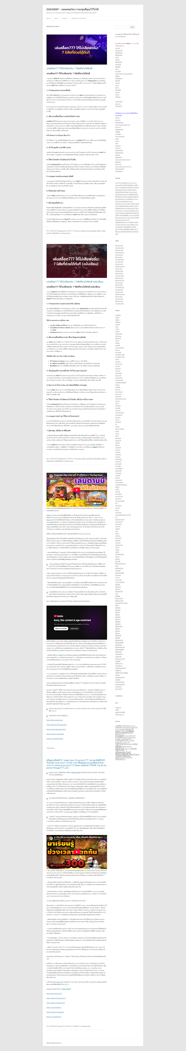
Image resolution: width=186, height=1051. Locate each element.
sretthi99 (123, 739)
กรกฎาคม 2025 (119, 276)
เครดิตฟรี (117, 661)
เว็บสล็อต (117, 680)
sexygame (118, 498)
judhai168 (118, 64)
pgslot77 (117, 450)
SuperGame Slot (120, 519)
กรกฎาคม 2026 (119, 248)
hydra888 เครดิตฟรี (120, 382)
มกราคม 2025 (119, 290)
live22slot (118, 148)
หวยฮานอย (118, 656)
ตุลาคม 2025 (118, 269)
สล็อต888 (117, 67)
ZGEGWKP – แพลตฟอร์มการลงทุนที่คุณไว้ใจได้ (72, 9)
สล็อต (75, 826)
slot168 (117, 508)
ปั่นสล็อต (117, 584)
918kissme (118, 336)
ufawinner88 (118, 545)
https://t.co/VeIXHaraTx (53, 1017)
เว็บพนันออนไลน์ (119, 677)
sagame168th (119, 482)
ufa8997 (117, 529)
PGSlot (117, 445)
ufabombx (118, 538)
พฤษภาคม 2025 (119, 280)
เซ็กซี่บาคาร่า (119, 663)
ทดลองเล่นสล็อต (119, 573)
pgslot (117, 69)
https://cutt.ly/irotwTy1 (53, 1007)
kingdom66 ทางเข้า (120, 399)
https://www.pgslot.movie (122, 159)
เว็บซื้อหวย (118, 670)
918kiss (117, 118)
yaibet (117, 547)
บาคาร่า (117, 577)
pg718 (117, 433)
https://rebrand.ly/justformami (56, 725)
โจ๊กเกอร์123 (118, 106)
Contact (64, 18)
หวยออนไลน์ (118, 171)
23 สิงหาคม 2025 (50, 748)
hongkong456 (119, 380)
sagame (117, 478)
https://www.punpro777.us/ (123, 166)
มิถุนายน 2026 (119, 250)
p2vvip (117, 420)
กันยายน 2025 (119, 271)
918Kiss (117, 331)
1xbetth (117, 83)
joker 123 (118, 127)
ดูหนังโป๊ (117, 81)
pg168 (117, 431)
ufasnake (118, 543)
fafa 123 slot (118, 364)
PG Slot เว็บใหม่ (119, 429)
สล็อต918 (117, 624)
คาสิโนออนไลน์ (119, 554)
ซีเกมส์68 (117, 561)
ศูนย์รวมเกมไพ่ (119, 601)
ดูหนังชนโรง (118, 157)
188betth (118, 97)
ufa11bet (117, 526)
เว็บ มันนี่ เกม (118, 666)
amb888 (117, 345)
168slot (117, 317)
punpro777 (59, 982)
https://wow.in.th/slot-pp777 (55, 1003)
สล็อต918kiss (119, 626)
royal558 (117, 475)
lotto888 (117, 408)
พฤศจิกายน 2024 (120, 294)
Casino (117, 359)
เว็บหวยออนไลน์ (119, 169)
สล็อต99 (117, 628)
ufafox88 (117, 540)
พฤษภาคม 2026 (119, 252)
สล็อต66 (117, 615)
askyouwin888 (119, 348)
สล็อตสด (117, 638)
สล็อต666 (117, 617)
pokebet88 (118, 459)
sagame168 (118, 480)
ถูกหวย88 (118, 570)
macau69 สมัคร (119, 413)
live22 (117, 403)
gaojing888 (118, 373)
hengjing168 (118, 378)
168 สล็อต (118, 315)
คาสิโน (117, 552)
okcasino (117, 417)
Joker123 (117, 389)
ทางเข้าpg (118, 575)
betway (117, 350)
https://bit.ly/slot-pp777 (54, 994)
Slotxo (117, 510)
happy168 (118, 375)
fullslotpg (118, 146)
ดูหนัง (116, 566)
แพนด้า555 (118, 687)
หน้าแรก (48, 18)
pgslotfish (118, 454)
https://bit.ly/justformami (54, 720)
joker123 (117, 48)
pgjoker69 (118, 440)
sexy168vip (118, 494)
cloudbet (117, 361)
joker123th (118, 394)
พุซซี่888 (117, 132)
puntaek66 (118, 464)
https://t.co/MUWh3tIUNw (54, 739)
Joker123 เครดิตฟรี (121, 733)
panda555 (118, 422)
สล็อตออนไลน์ (50, 461)
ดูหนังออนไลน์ (119, 122)
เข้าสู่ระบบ (118, 707)
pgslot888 (118, 90)
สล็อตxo (117, 76)
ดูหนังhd (117, 155)
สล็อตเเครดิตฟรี (119, 649)
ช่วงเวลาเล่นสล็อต (91, 231)
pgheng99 (118, 438)
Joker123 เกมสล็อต (80, 231)
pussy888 (118, 71)
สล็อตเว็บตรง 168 (120, 647)
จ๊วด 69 (117, 557)
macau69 (118, 410)
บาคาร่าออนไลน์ (119, 136)
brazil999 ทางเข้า (120, 355)
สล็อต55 (117, 612)
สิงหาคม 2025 (119, 273)
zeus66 (117, 550)
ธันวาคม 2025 (119, 264)
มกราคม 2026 (119, 262)
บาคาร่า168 (118, 580)
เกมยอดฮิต (118, 756)
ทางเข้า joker (119, 101)
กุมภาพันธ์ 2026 (119, 259)
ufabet (117, 533)
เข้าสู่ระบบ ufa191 (120, 659)
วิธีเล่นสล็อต (97, 459)
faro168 (117, 366)
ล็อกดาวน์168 (119, 598)
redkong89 (118, 471)
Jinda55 (117, 385)
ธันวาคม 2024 (119, 292)
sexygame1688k (119, 501)
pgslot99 (117, 452)
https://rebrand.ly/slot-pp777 (55, 998)
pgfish (117, 436)
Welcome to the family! (79, 18)
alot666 (117, 343)
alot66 (117, 341)
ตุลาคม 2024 (118, 296)
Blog (56, 18)
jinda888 (117, 387)
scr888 (117, 489)
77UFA (117, 329)
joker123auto (119, 392)
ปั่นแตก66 (118, 162)
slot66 (117, 57)
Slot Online (118, 505)
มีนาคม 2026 (118, 257)
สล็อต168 (117, 608)
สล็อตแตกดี (118, 652)
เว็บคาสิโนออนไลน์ (120, 668)
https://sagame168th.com (122, 125)
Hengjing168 (118, 50)
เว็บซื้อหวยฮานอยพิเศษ (121, 673)
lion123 (117, 401)
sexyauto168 (119, 496)
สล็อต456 (117, 610)
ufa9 (116, 531)
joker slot (118, 104)
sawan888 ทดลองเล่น (121, 485)
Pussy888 (118, 466)
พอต (116, 594)
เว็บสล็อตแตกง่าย (119, 757)
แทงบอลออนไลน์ (120, 684)
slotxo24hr (118, 512)
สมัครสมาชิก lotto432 (121, 603)
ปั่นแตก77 (118, 589)
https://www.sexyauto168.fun (123, 74)
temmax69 (118, 524)
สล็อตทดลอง (118, 78)
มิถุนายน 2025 (119, 278)
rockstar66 (118, 473)
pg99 (116, 143)
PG (116, 424)
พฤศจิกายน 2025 (120, 266)
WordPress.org (119, 714)
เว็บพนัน (117, 675)
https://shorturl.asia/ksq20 (55, 1012)
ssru (116, 517)
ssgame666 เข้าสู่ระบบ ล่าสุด (123, 515)
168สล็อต (118, 726)
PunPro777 (132, 736)
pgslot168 (118, 447)
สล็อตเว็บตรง (118, 53)
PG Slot (117, 427)
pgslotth (117, 457)
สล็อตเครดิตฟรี (75, 772)
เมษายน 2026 (119, 255)
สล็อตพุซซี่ (118, 635)
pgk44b (117, 443)
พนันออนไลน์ (62, 231)
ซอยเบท (117, 559)
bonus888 (118, 352)
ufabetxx (117, 536)
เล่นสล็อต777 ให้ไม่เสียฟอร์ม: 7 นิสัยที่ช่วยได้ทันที (69, 68)
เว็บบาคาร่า (118, 164)
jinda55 (117, 729)
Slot (116, 503)
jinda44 (117, 60)
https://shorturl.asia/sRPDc (55, 734)
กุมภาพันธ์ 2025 (119, 287)
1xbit (116, 327)
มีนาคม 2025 (118, 285)
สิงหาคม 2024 (119, 301)
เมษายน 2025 (119, 283)
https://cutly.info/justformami (56, 729)
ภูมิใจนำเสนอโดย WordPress (54, 1043)
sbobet (117, 487)
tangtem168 (118, 522)
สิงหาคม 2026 (119, 245)
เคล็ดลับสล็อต (55, 233)
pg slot (117, 94)
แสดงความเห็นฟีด (120, 712)
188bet (117, 320)
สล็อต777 (64, 221)
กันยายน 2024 (119, 299)
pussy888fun (119, 468)
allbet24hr (118, 338)
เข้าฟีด (117, 710)
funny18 (117, 371)
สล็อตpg (117, 631)
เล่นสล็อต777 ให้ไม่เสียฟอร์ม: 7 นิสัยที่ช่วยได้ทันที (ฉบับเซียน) (74, 281)
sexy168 (117, 492)
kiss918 (117, 92)
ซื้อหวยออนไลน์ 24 (120, 563)
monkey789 (118, 415)
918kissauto (118, 334)
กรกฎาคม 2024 (119, 303)
